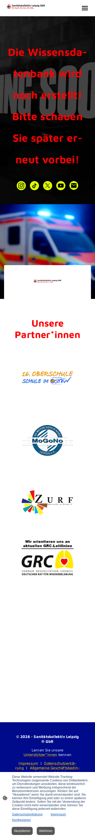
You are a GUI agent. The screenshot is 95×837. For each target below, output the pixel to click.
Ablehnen (45, 831)
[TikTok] (34, 185)
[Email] (74, 185)
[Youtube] (60, 185)
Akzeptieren (22, 831)
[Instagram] (21, 185)
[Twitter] (47, 185)
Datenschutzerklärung (27, 814)
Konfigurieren (21, 820)
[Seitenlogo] (26, 6)
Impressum (58, 814)
